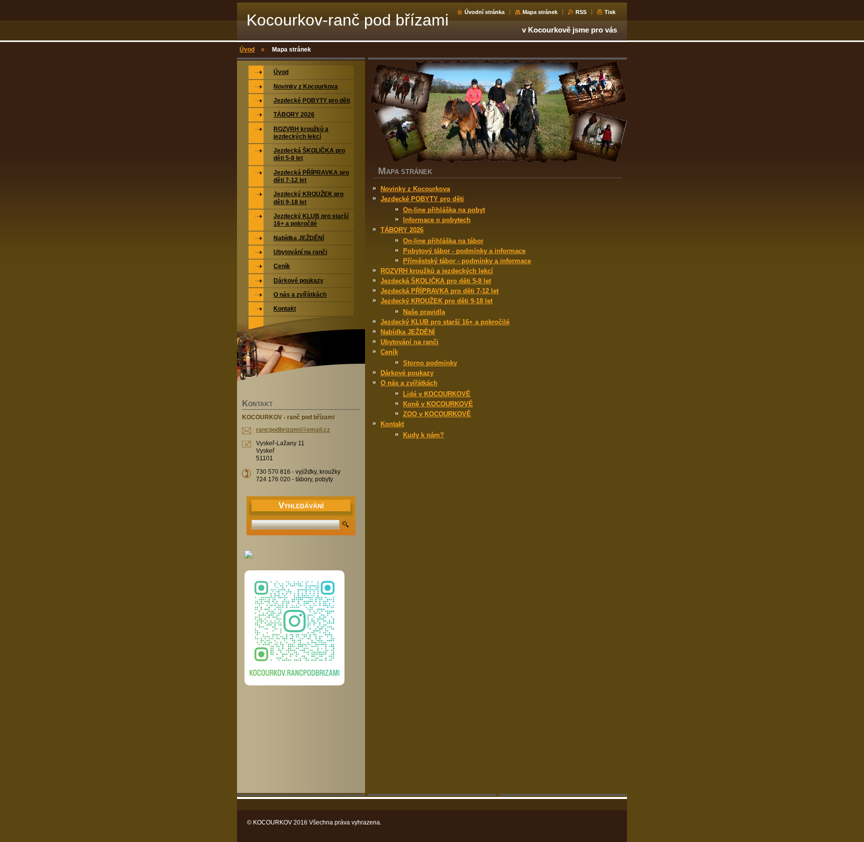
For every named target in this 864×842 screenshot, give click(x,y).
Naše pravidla (424, 312)
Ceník (389, 352)
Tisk (610, 12)
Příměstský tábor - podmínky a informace (467, 261)
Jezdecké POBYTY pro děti (422, 199)
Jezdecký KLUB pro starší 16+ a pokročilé (445, 322)
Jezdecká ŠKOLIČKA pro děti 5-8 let (435, 281)
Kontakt (392, 424)
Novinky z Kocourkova (415, 189)
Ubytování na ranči (409, 342)
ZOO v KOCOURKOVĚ (437, 414)
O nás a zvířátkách (409, 383)
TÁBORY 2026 (402, 230)
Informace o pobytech (436, 220)
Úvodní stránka (484, 12)
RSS (581, 12)
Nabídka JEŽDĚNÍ (407, 332)
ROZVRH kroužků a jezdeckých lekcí (436, 271)
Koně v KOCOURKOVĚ (438, 404)
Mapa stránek (540, 12)
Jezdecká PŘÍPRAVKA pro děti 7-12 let (439, 291)
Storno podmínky (430, 363)
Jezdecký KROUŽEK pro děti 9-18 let (436, 301)
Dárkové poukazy (407, 373)
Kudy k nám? (423, 435)
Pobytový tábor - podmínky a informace (464, 251)
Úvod (247, 50)
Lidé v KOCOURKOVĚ (436, 394)
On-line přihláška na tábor (443, 241)
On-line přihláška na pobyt (444, 210)
